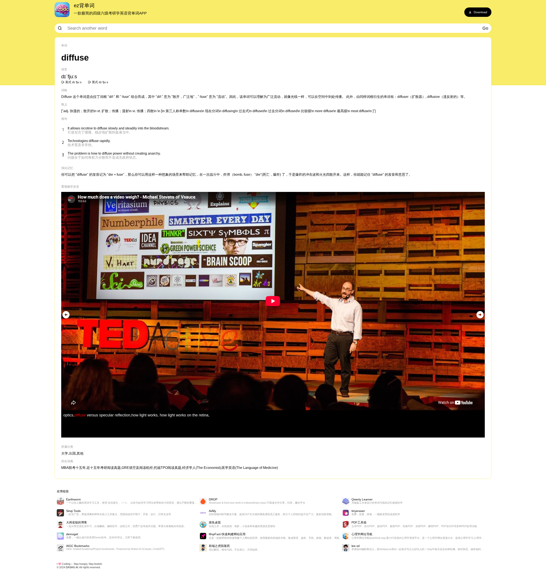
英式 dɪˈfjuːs (100, 82)
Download (480, 12)
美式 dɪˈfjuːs (73, 82)
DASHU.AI (72, 567)
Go (485, 28)
